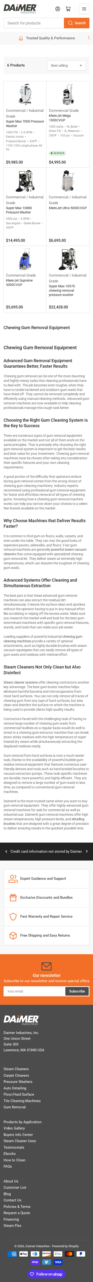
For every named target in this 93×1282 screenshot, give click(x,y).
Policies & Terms (17, 1207)
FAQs (8, 1166)
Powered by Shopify (65, 1246)
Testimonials (14, 1147)
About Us (11, 1181)
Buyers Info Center (18, 1135)
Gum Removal (15, 1107)
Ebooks (10, 1154)
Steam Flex (12, 1225)
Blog (7, 1194)
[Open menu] (84, 9)
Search (80, 23)
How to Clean (14, 1160)
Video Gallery (14, 1128)
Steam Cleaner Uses (20, 1141)
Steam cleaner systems (21, 682)
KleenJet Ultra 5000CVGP (68, 208)
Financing (11, 1219)
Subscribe (77, 991)
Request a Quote (17, 1213)
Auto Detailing (15, 1088)
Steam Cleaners (16, 1069)
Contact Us (12, 1200)
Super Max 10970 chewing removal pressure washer (62, 290)
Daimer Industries (38, 1246)
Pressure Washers (18, 1082)
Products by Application (22, 1122)
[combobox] (46, 23)
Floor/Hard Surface (19, 1094)
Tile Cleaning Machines (22, 1101)
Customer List (15, 1187)
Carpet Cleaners (16, 1075)
